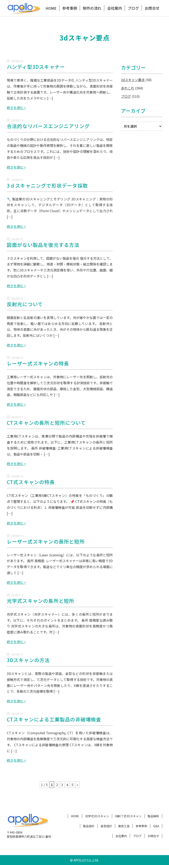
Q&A (156, 826)
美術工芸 (124, 826)
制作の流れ (92, 8)
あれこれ (127, 88)
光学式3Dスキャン (97, 816)
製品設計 (89, 826)
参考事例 (69, 8)
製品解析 (153, 816)
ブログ (133, 8)
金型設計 (106, 826)
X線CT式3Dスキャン (128, 816)
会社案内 (114, 8)
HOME (51, 8)
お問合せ (152, 8)
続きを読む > (16, 107)
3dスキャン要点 (133, 79)
